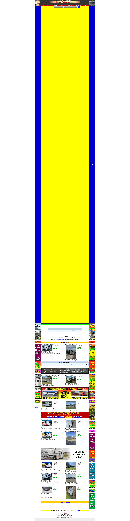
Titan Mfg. (61, 496)
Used (59, 353)
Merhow (42, 496)
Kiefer (49, 353)
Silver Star (50, 496)
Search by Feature (46, 5)
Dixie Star (45, 386)
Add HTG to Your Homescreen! (65, 325)
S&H (44, 496)
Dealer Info (70, 5)
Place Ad (55, 5)
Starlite (55, 496)
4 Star (42, 353)
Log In (62, 5)
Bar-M (46, 353)
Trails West (43, 497)
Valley (57, 353)
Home (86, 5)
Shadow (48, 386)
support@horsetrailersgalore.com (62, 339)
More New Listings (65, 502)
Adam (44, 353)
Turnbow (46, 497)
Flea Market (78, 5)
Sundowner (54, 353)
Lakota (51, 353)
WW (50, 497)
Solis (52, 496)
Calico (42, 386)
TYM (48, 497)
